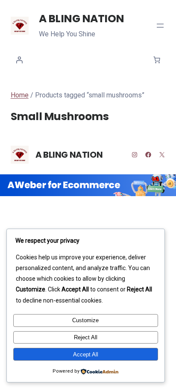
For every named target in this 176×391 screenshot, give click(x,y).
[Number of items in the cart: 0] (156, 59)
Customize (85, 320)
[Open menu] (160, 26)
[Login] (19, 59)
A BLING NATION (81, 18)
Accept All (85, 354)
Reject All (85, 337)
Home (20, 95)
